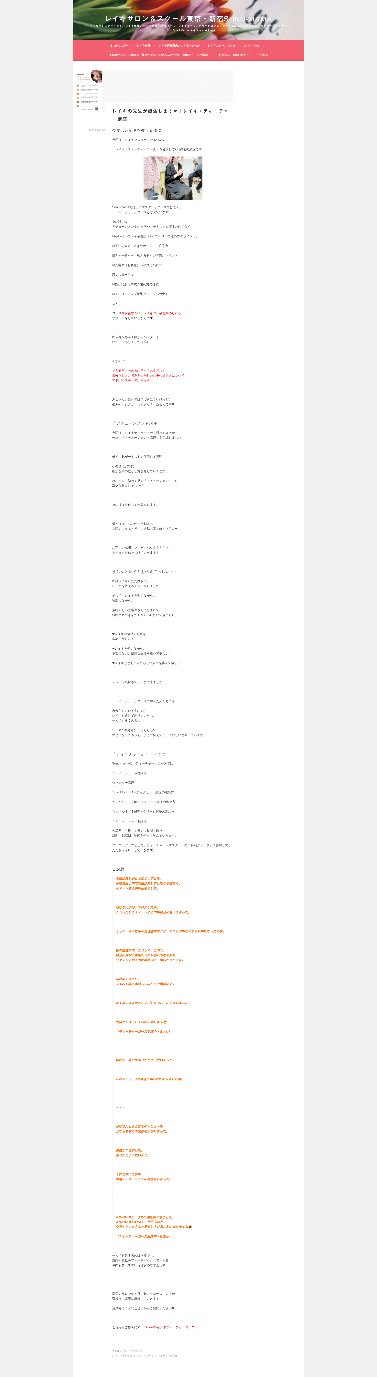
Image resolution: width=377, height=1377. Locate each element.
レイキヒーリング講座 (165, 1355)
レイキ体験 (144, 45)
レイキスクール (144, 1355)
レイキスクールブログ (221, 45)
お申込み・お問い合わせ (234, 55)
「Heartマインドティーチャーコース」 (170, 1327)
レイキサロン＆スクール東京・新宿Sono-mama (188, 18)
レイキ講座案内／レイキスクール (179, 45)
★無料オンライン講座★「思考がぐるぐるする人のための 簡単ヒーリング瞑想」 (160, 55)
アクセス (262, 55)
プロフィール (251, 45)
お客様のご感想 (126, 1355)
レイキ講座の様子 (134, 1351)
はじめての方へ (119, 45)
